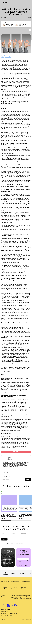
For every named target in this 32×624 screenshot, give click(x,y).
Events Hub (3, 600)
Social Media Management (5, 592)
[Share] (30, 30)
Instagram (28, 605)
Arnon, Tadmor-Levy (14, 587)
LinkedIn (23, 605)
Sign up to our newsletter (26, 581)
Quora (30, 605)
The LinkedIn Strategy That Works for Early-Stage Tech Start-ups (20, 595)
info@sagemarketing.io (15, 581)
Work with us (16, 451)
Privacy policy (3, 619)
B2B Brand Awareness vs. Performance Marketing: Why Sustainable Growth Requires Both (19, 597)
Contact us (23, 558)
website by (26, 619)
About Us (22, 588)
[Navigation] (30, 2)
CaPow (12, 588)
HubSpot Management (4, 588)
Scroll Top (30, 622)
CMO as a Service (4, 587)
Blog (2, 596)
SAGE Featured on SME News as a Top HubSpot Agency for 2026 (21, 598)
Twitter (26, 30)
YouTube (25, 605)
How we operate (23, 587)
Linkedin (25, 30)
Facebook (27, 30)
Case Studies (3, 595)
